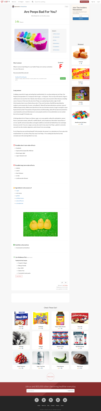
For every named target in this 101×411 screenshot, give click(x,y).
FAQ (48, 405)
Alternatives (56, 49)
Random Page (85, 1)
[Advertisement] (38, 298)
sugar (17, 190)
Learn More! (19, 276)
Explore (27, 1)
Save (67, 6)
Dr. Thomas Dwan (23, 6)
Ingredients (56, 46)
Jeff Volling (65, 285)
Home (39, 405)
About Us (14, 1)
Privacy (57, 405)
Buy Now (63, 78)
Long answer (56, 37)
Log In (98, 1)
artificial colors (20, 198)
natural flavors (20, 201)
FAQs (55, 40)
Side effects (56, 43)
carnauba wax (19, 203)
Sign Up (93, 1)
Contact (52, 405)
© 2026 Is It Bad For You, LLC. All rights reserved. (50, 409)
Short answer (57, 33)
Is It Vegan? (20, 1)
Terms (62, 405)
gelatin (18, 195)
